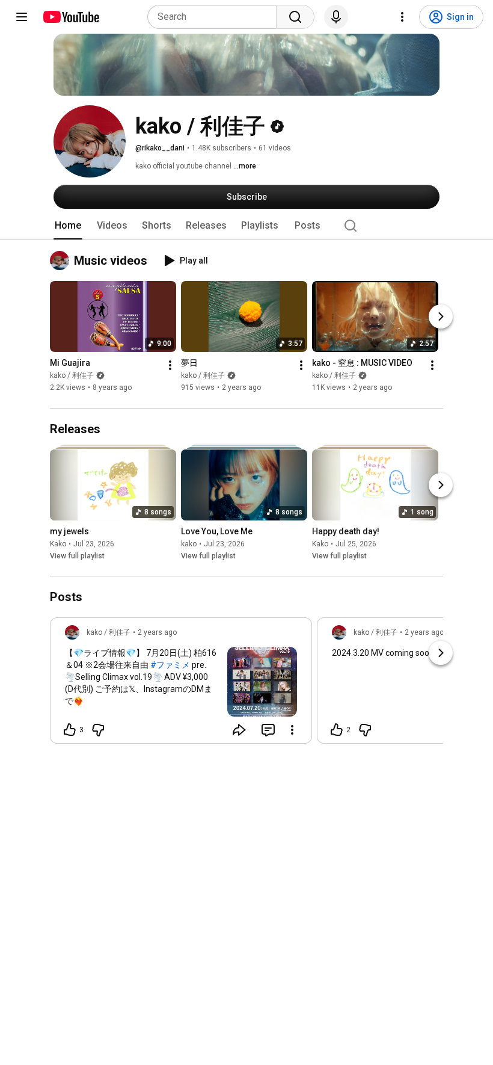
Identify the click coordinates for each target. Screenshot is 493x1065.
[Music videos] (62, 260)
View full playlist (77, 556)
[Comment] (268, 730)
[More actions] (170, 366)
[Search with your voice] (336, 17)
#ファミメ (170, 665)
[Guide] (21, 17)
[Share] (239, 730)
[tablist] (246, 225)
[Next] (441, 317)
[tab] (68, 225)
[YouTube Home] (71, 17)
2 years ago (157, 632)
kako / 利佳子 (72, 376)
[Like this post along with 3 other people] (69, 729)
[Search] (295, 17)
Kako (58, 544)
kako (189, 544)
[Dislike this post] (98, 729)
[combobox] (216, 17)
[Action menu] (292, 730)
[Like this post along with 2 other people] (336, 729)
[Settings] (402, 17)
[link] (181, 684)
